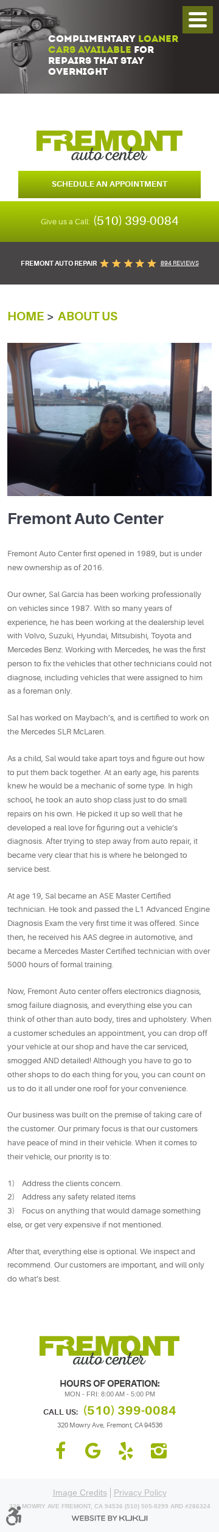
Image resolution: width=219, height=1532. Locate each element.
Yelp (126, 1451)
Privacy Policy (140, 1492)
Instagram (159, 1451)
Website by (109, 1518)
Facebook (60, 1451)
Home (25, 316)
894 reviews (180, 263)
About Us (87, 316)
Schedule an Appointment (109, 183)
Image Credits (80, 1492)
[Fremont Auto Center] (109, 145)
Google (93, 1451)
